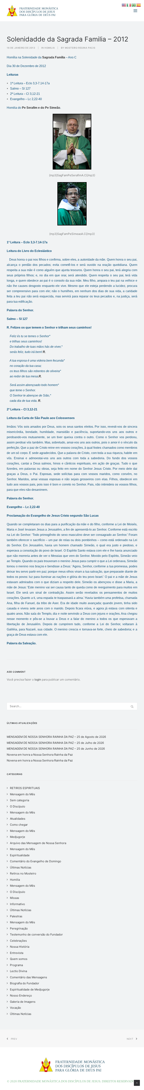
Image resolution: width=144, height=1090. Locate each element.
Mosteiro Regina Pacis (80, 47)
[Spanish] (138, 5)
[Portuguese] (133, 5)
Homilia (49, 47)
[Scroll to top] (137, 1082)
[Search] (72, 706)
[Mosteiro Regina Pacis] (32, 10)
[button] (135, 10)
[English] (124, 5)
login (37, 679)
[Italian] (129, 5)
